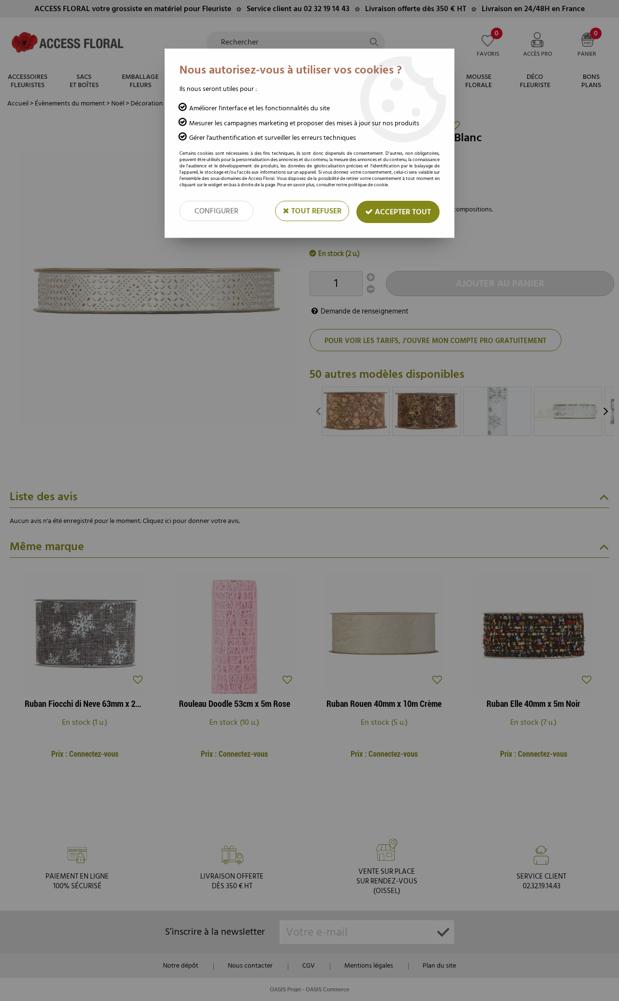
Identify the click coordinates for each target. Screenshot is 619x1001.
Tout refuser (315, 211)
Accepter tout (402, 212)
